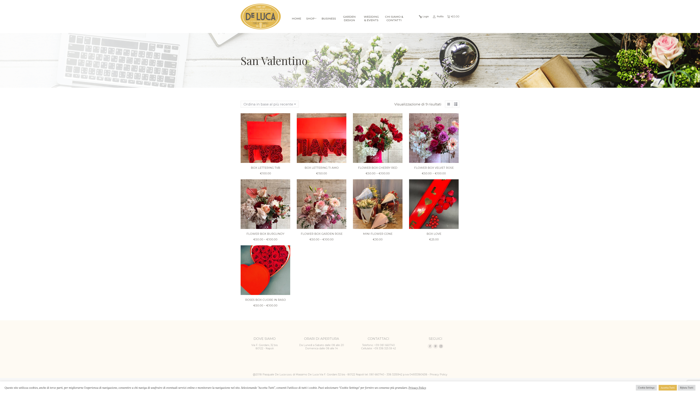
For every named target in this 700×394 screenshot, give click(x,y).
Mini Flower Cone (377, 233)
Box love (434, 233)
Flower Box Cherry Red (377, 167)
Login (426, 16)
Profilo (440, 16)
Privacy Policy (438, 374)
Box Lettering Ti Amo (322, 167)
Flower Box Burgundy (265, 233)
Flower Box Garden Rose (322, 233)
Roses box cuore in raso (265, 300)
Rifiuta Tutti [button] (686, 387)
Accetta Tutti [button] (668, 387)
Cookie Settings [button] (646, 387)
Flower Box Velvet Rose (434, 167)
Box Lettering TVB (265, 167)
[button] (285, 158)
